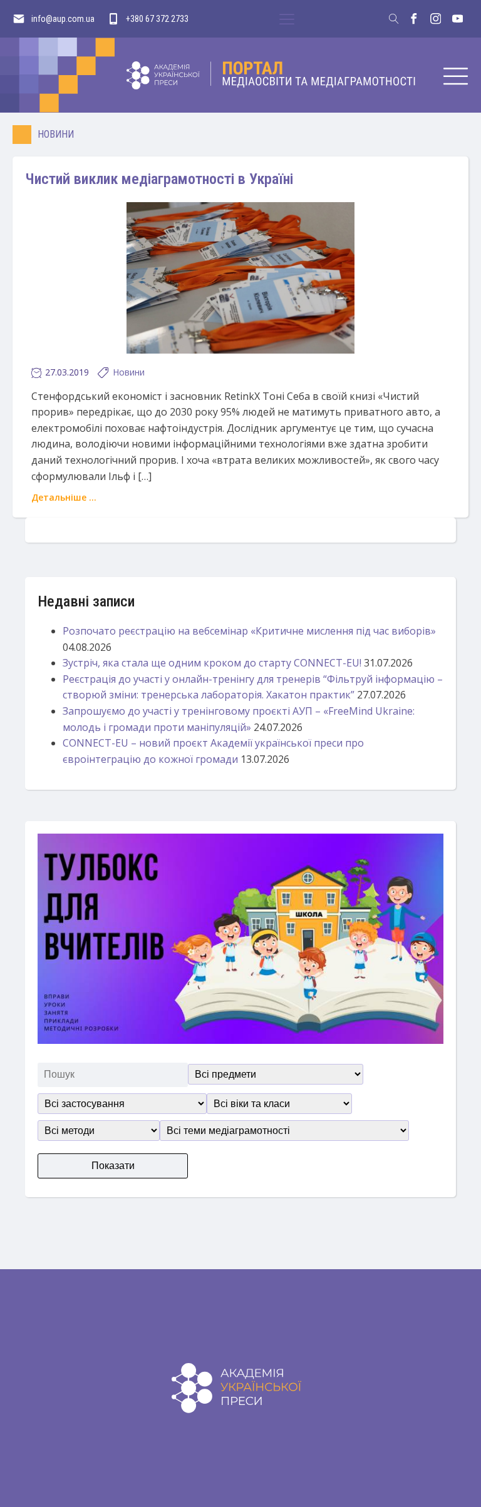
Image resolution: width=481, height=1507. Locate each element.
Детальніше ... (63, 497)
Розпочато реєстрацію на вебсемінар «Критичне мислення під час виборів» (249, 631)
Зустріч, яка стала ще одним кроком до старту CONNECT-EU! (212, 663)
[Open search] (394, 18)
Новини (56, 134)
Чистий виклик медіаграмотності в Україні (159, 179)
